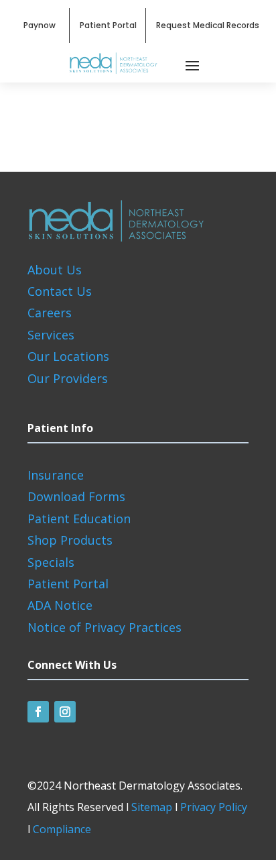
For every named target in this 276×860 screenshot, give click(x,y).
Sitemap (151, 807)
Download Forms (76, 496)
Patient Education (79, 518)
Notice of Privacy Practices (104, 627)
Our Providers (67, 378)
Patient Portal (68, 584)
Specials (50, 562)
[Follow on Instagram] (65, 711)
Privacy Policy (213, 807)
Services (50, 335)
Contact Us (59, 291)
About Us (54, 270)
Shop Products (70, 540)
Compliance (62, 829)
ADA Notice (59, 605)
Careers (49, 313)
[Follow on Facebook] (38, 711)
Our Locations (68, 356)
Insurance (55, 475)
